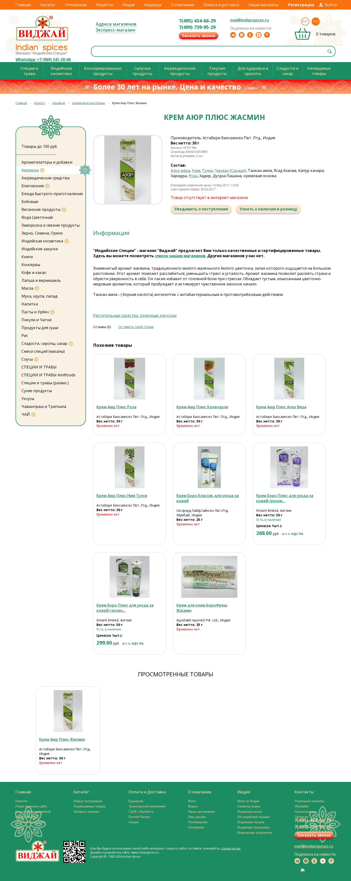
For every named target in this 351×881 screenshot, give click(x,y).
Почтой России (139, 817)
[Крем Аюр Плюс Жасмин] (68, 711)
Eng (316, 21)
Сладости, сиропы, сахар (44, 343)
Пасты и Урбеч (35, 312)
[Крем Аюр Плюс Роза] (129, 379)
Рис (24, 335)
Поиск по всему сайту (31, 806)
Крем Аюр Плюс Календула (202, 407)
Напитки (29, 304)
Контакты (304, 792)
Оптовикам (76, 4)
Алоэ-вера (180, 170)
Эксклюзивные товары (90, 806)
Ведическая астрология (254, 832)
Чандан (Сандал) (230, 170)
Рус (305, 21)
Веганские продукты (40, 209)
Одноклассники (306, 811)
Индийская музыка (250, 822)
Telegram (301, 817)
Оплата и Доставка (147, 792)
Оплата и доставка (221, 4)
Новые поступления (88, 801)
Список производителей (33, 811)
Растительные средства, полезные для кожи (134, 315)
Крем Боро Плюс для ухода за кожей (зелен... (125, 608)
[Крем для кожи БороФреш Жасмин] (209, 577)
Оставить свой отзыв (136, 327)
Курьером (135, 801)
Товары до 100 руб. (39, 146)
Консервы (30, 264)
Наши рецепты (26, 817)
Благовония (32, 185)
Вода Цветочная (37, 217)
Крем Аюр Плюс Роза (116, 407)
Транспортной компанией (146, 806)
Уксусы (27, 398)
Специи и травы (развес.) (45, 382)
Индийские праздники (253, 827)
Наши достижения (201, 811)
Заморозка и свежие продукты (50, 225)
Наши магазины (264, 4)
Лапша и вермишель (41, 280)
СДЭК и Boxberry (141, 811)
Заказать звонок (198, 35)
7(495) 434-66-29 (197, 20)
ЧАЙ (25, 414)
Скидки (133, 822)
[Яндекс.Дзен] (258, 35)
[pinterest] (267, 35)
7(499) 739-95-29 (197, 27)
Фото (192, 801)
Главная (23, 4)
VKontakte (302, 806)
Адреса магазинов (116, 24)
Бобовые (29, 201)
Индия (128, 4)
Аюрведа (152, 4)
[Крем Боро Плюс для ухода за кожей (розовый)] (289, 467)
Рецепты (104, 4)
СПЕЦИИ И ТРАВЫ (39, 367)
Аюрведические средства (45, 178)
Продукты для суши (39, 327)
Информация (111, 233)
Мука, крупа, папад (39, 296)
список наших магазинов (180, 255)
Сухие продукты (36, 390)
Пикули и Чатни (36, 319)
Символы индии (248, 806)
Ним (196, 170)
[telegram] (242, 35)
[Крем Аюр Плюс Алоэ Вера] (289, 379)
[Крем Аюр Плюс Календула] (209, 379)
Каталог (47, 4)
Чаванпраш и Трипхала (43, 406)
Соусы (27, 359)
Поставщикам (197, 822)
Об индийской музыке (253, 817)
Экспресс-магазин (115, 30)
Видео (193, 806)
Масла (27, 288)
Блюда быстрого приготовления (52, 193)
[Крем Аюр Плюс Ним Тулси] (129, 467)
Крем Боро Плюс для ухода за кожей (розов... (284, 498)
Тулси (207, 170)
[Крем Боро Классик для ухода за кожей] (209, 467)
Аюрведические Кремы (88, 103)
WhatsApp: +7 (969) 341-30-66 (43, 59)
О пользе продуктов (30, 822)
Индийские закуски (39, 248)
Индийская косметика (42, 241)
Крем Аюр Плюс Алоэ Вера (281, 407)
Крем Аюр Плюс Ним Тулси (121, 495)
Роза (193, 175)
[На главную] (42, 40)
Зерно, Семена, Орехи (42, 233)
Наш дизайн (197, 817)
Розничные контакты (309, 801)
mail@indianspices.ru (249, 20)
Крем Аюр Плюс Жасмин (62, 739)
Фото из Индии (248, 801)
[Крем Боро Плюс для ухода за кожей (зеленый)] (129, 577)
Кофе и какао (33, 272)
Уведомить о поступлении (201, 209)
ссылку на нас (231, 848)
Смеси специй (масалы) (43, 351)
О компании (182, 4)
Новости (21, 801)
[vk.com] (233, 35)
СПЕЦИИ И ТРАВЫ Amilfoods (48, 375)
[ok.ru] (250, 35)
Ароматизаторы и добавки (46, 162)
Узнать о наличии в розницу (268, 209)
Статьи (20, 827)
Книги (27, 256)
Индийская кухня (249, 811)
